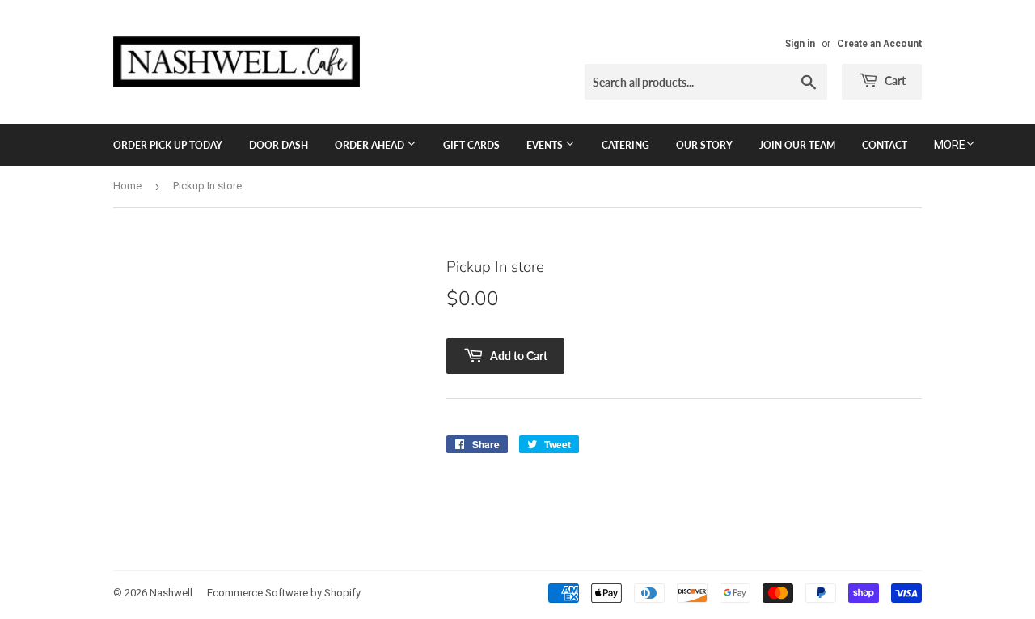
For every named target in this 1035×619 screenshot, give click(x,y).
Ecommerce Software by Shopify (284, 593)
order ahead (371, 145)
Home (127, 186)
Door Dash (278, 145)
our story (704, 145)
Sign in (800, 43)
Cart (894, 80)
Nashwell (171, 593)
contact (884, 145)
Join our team (797, 145)
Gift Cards (471, 145)
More (949, 144)
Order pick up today (167, 145)
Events (545, 145)
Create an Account (879, 43)
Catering (625, 145)
